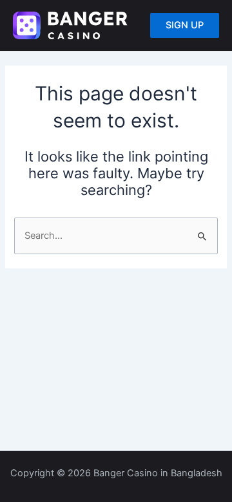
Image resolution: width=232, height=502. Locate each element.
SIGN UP (185, 25)
